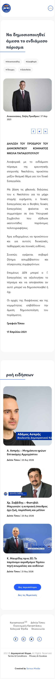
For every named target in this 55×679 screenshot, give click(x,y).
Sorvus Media (33, 668)
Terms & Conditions (17, 656)
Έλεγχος (11, 69)
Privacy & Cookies (38, 656)
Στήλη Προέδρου (30, 116)
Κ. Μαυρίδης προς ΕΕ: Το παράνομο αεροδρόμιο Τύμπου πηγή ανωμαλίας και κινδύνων (26, 561)
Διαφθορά (32, 61)
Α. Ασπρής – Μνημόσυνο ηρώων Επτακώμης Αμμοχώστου (26, 452)
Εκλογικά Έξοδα (19, 628)
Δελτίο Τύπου (13, 459)
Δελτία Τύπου (38, 622)
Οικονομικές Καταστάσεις (27, 625)
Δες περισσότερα (27, 587)
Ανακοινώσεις (14, 116)
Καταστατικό (18, 622)
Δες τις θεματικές (27, 594)
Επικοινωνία (38, 628)
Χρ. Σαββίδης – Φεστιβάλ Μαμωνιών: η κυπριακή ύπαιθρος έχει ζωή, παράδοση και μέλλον (27, 506)
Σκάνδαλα (26, 69)
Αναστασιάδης (13, 61)
